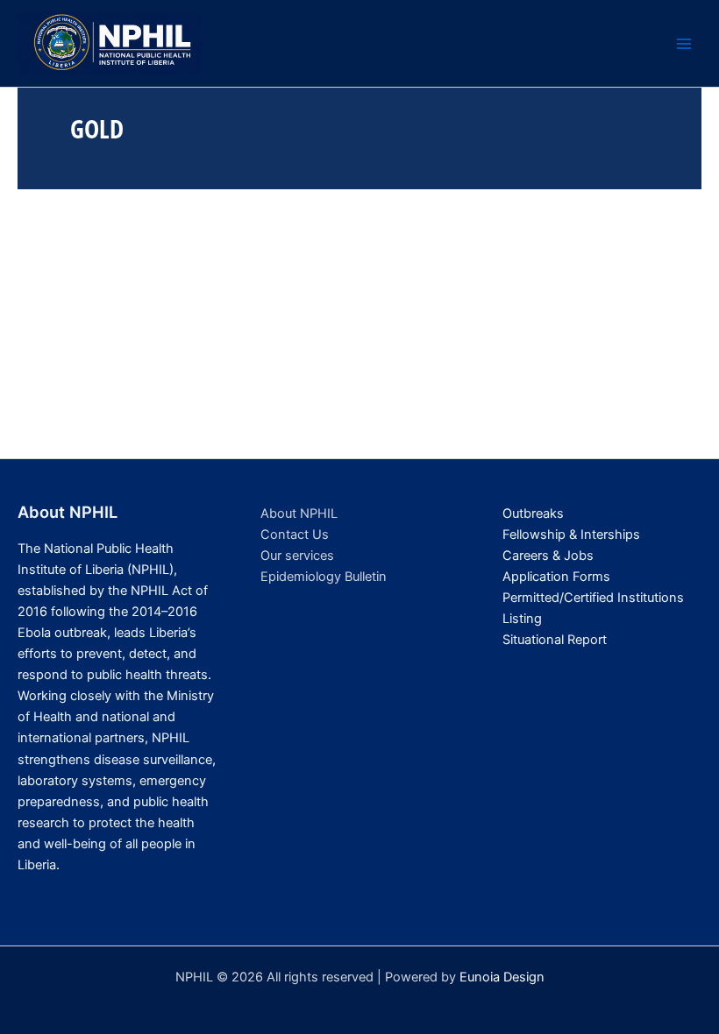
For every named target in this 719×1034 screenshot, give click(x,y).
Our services (297, 555)
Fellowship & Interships (571, 534)
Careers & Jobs (548, 555)
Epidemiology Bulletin (323, 576)
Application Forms (556, 576)
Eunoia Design (502, 977)
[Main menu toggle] (683, 43)
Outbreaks (533, 513)
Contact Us (294, 534)
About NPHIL (299, 513)
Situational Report (554, 640)
